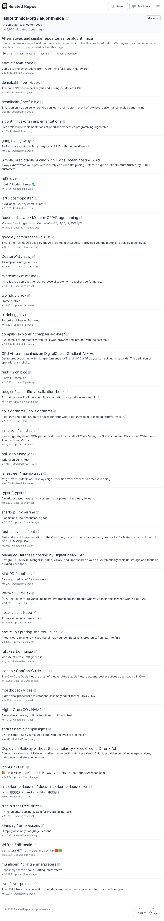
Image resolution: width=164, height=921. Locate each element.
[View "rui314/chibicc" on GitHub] (29, 372)
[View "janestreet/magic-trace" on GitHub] (44, 473)
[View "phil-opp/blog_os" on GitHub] (34, 454)
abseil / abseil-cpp (17, 612)
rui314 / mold (13, 179)
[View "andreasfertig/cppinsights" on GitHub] (49, 729)
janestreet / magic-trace (22, 473)
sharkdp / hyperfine (18, 512)
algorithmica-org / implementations (31, 121)
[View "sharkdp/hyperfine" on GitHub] (37, 512)
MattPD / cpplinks (17, 574)
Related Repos (22, 6)
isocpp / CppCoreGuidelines (25, 671)
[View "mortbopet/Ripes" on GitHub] (34, 690)
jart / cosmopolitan (18, 198)
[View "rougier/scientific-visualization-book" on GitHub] (67, 391)
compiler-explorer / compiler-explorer (33, 334)
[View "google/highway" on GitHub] (33, 140)
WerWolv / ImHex (16, 593)
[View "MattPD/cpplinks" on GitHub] (34, 573)
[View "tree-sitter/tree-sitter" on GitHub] (41, 806)
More (151, 18)
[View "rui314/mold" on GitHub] (26, 178)
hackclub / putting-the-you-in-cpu (31, 632)
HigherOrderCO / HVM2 (22, 710)
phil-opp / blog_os (17, 454)
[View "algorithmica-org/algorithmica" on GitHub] (67, 18)
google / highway (16, 141)
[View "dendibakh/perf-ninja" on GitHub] (41, 102)
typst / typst (12, 493)
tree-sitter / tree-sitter (20, 806)
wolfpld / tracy (14, 295)
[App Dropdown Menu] (158, 6)
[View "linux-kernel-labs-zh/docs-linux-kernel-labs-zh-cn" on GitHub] (90, 786)
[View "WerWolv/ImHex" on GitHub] (32, 593)
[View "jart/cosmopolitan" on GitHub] (36, 198)
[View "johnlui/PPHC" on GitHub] (27, 767)
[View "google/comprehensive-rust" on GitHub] (53, 237)
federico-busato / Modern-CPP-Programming (40, 217)
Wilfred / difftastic (17, 845)
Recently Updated (66, 53)
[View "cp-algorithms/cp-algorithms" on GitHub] (54, 411)
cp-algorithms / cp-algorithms (27, 411)
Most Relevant (25, 53)
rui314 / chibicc (14, 372)
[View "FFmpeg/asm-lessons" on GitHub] (42, 825)
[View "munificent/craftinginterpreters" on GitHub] (58, 864)
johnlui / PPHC (13, 767)
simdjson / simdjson (18, 430)
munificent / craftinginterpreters (29, 864)
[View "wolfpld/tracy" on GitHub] (28, 295)
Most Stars (46, 53)
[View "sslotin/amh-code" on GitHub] (35, 63)
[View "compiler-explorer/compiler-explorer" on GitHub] (67, 334)
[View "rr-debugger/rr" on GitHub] (30, 314)
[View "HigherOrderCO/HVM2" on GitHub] (44, 709)
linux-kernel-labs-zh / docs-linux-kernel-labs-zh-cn (45, 786)
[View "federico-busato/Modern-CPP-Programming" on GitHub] (80, 217)
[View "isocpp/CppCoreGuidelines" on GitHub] (50, 670)
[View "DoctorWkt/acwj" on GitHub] (33, 256)
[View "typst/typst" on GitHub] (24, 492)
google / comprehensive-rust (26, 237)
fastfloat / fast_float (18, 531)
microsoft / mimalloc (19, 276)
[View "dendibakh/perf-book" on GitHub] (42, 82)
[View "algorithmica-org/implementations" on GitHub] (63, 121)
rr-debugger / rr (15, 315)
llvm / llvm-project (17, 884)
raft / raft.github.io (17, 651)
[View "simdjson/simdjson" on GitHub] (37, 430)
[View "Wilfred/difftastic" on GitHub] (34, 845)
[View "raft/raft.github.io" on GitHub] (35, 651)
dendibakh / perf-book (21, 82)
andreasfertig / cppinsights (24, 729)
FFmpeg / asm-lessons (21, 825)
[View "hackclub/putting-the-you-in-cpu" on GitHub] (62, 632)
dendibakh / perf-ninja (20, 102)
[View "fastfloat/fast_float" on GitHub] (37, 531)
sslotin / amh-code (17, 63)
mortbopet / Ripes (17, 690)
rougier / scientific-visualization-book (33, 392)
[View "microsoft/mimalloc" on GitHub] (38, 276)
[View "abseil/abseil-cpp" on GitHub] (34, 612)
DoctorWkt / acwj (16, 256)
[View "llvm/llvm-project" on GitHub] (34, 883)
